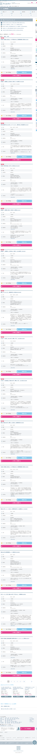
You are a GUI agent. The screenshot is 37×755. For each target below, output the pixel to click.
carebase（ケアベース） (10, 739)
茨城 (14, 718)
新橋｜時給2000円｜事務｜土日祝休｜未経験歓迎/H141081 (12, 422)
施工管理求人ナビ (27, 737)
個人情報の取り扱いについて (12, 743)
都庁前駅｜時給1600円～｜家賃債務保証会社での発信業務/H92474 (18, 688)
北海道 (6, 717)
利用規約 (6, 743)
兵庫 (9, 721)
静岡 (11, 720)
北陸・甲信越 (2, 719)
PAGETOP (35, 743)
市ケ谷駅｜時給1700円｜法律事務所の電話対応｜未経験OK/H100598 (6, 688)
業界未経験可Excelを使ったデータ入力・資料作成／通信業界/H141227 (14, 124)
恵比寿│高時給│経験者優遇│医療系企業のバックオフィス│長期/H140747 (15, 638)
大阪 (5, 721)
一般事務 (10, 6)
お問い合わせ (17, 743)
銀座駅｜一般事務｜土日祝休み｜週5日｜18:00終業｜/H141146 (13, 251)
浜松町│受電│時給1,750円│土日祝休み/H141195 (10, 165)
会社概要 (31, 720)
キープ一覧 (31, 717)
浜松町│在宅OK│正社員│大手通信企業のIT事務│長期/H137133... (14, 22)
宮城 (8, 717)
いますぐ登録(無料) (27, 728)
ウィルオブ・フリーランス (18, 739)
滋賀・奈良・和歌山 (14, 721)
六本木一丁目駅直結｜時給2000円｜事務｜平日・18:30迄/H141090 (14, 380)
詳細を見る (24, 72)
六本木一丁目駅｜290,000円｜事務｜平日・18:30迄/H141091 (13, 338)
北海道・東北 (2, 717)
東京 (7, 6)
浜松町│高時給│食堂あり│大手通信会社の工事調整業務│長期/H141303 (14, 39)
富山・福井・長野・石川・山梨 (11, 719)
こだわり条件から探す (10, 725)
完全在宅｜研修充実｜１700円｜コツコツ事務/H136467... (13, 24)
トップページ (2, 743)
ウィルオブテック (8, 737)
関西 (1, 721)
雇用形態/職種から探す (3, 725)
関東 (1, 718)
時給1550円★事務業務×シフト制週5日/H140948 (10, 552)
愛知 (5, 720)
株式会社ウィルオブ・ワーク (4, 0)
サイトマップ (22, 743)
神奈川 (8, 718)
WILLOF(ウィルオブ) (3, 6)
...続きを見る (12, 68)
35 (24, 681)
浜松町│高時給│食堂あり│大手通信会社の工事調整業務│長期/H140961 (14, 466)
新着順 (5, 36)
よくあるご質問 (31, 721)
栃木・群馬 (17, 718)
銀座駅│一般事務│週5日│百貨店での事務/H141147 (10, 210)
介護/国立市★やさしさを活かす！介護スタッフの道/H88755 (29, 688)
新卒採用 (1, 732)
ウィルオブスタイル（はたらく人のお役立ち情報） (30, 743)
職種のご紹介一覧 (32, 719)
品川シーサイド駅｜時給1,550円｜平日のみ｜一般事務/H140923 (13, 594)
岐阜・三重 (8, 720)
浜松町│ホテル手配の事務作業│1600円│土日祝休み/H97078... (13, 28)
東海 (1, 720)
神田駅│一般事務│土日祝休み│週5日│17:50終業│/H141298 (12, 81)
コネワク (14, 737)
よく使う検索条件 (32, 718)
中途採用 (6, 732)
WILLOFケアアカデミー (20, 737)
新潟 (5, 719)
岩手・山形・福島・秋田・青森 (14, 717)
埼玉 (10, 718)
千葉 (12, 718)
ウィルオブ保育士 (2, 739)
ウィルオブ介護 (2, 737)
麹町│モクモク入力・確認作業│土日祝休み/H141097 (11, 292)
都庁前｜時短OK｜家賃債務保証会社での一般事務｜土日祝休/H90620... (15, 26)
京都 (7, 721)
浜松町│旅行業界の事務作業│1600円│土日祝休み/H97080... (13, 30)
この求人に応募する (16, 75)
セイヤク (33, 737)
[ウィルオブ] (5, 3)
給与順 (8, 36)
